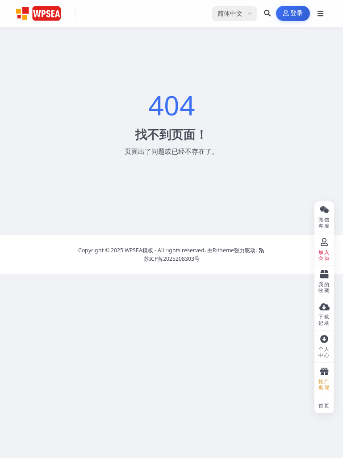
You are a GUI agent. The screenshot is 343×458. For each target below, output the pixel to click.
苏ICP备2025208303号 (172, 259)
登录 (296, 13)
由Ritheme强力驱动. (232, 250)
